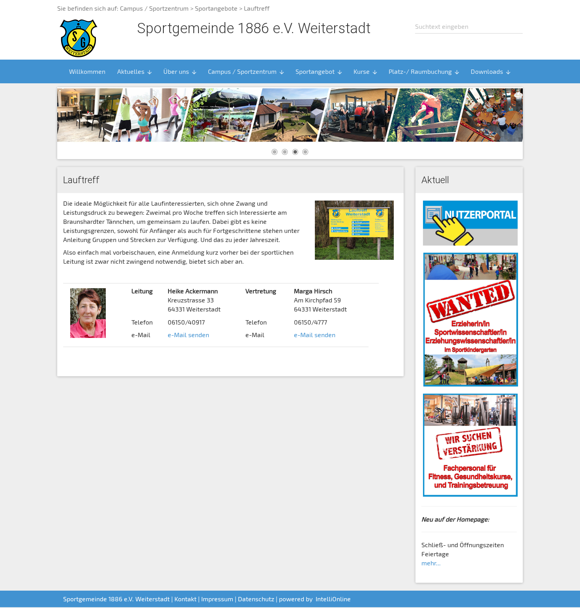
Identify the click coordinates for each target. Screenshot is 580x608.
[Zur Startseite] (78, 37)
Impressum (217, 598)
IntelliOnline (333, 598)
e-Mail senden (188, 334)
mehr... (431, 563)
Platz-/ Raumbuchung (424, 71)
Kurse (366, 71)
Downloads (491, 71)
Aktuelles (135, 71)
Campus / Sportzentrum (154, 8)
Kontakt (185, 598)
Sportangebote (216, 8)
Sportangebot (319, 71)
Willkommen (87, 71)
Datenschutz (256, 598)
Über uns (180, 71)
